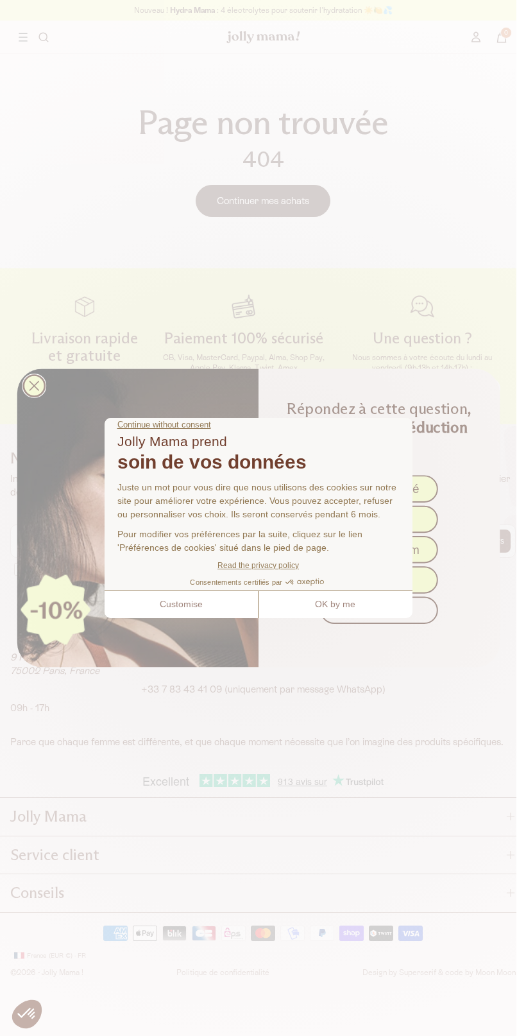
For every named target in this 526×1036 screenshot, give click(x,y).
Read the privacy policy (258, 565)
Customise (181, 604)
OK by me (335, 604)
